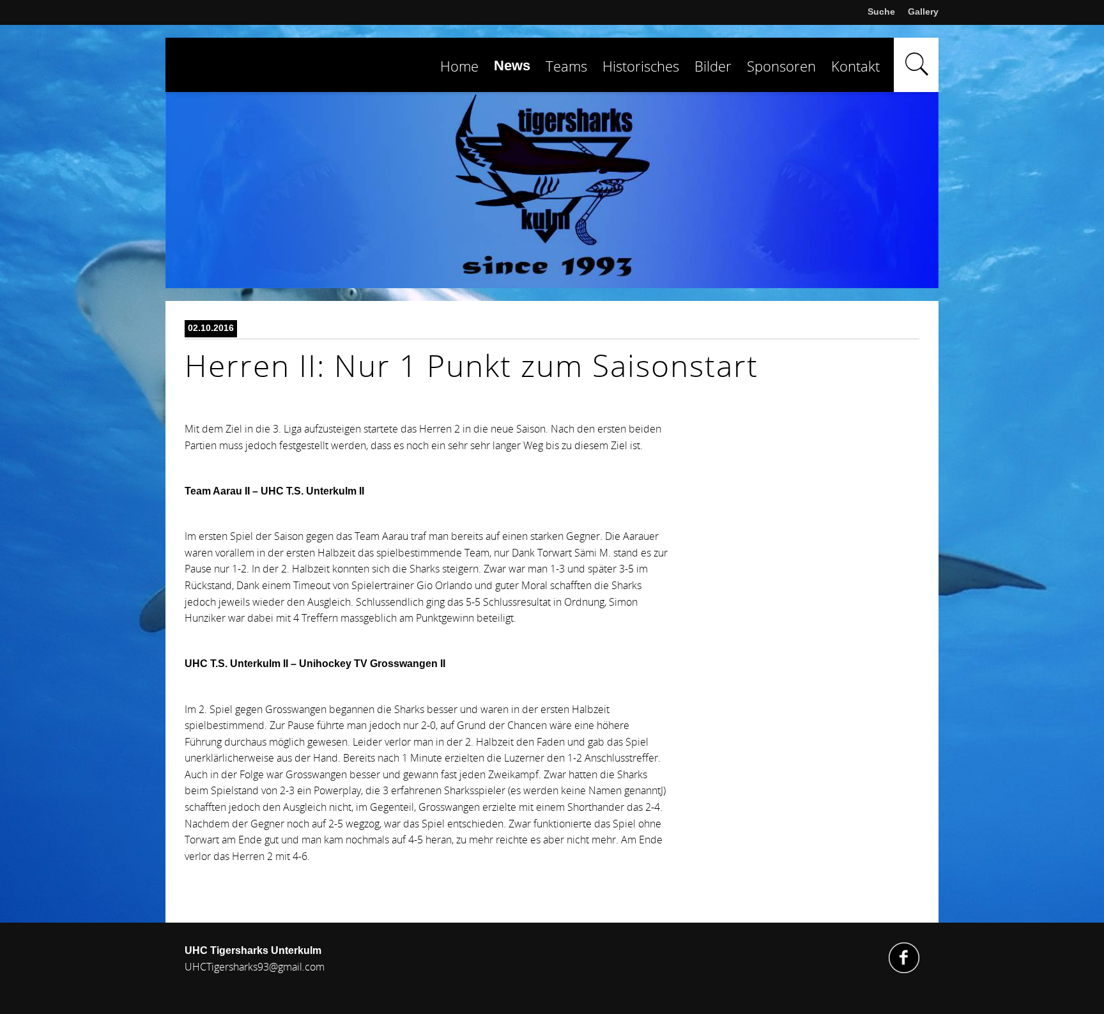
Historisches (640, 65)
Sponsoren (781, 65)
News (512, 65)
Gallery (923, 11)
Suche (881, 11)
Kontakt (855, 65)
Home (459, 65)
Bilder (713, 65)
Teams (566, 65)
